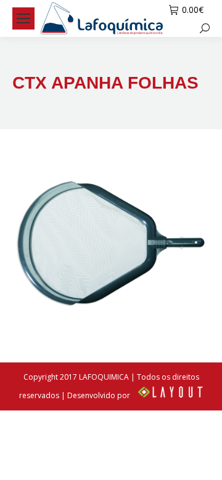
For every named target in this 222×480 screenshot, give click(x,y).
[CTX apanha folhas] (111, 242)
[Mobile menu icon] (23, 18)
